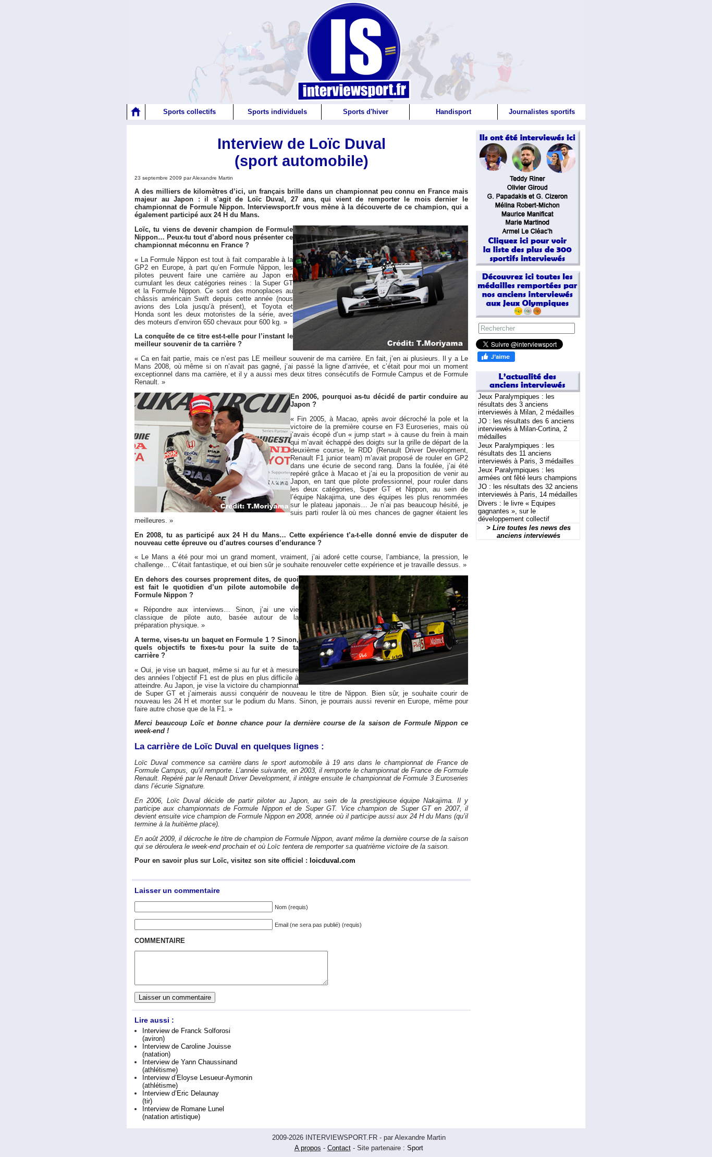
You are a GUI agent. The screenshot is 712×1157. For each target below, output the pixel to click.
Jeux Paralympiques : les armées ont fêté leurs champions (527, 474)
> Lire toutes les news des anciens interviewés (528, 531)
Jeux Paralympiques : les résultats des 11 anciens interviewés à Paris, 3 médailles (526, 453)
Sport (415, 1148)
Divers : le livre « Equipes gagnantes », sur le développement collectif (517, 511)
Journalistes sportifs (542, 112)
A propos (307, 1148)
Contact (339, 1148)
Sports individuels (277, 112)
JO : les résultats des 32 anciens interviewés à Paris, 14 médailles (528, 490)
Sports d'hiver (365, 112)
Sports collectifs (189, 112)
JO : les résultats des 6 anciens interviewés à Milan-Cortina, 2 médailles (526, 429)
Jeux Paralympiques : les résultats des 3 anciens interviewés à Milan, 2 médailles (526, 404)
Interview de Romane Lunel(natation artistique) (183, 1113)
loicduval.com (332, 860)
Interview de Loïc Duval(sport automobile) (301, 152)
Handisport (453, 112)
